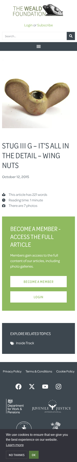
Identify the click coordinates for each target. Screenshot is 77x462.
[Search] (71, 36)
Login (28, 25)
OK (34, 455)
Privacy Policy (12, 371)
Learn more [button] (15, 444)
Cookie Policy (65, 371)
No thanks (17, 455)
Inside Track (25, 343)
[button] (38, 46)
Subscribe (45, 25)
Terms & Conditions (38, 371)
